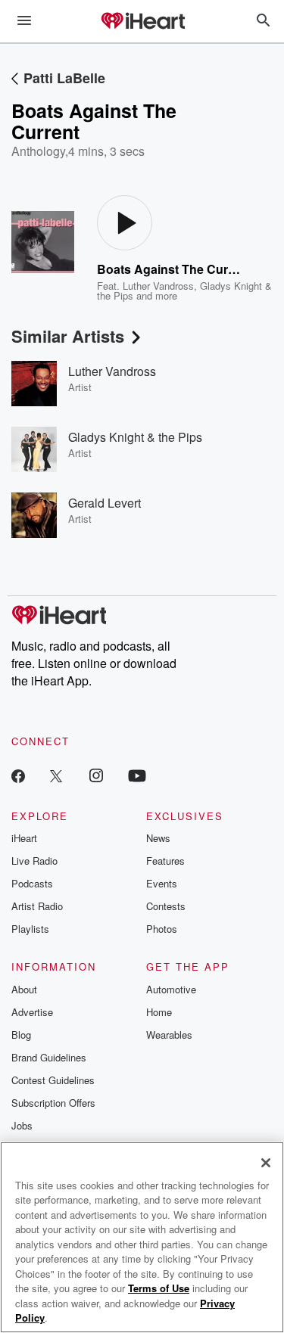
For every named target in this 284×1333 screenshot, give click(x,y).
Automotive (171, 989)
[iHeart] (142, 22)
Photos (161, 928)
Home (159, 1012)
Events (161, 883)
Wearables (169, 1034)
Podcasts (32, 883)
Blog (21, 1034)
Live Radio (34, 860)
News (158, 838)
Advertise (32, 1012)
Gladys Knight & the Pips (135, 437)
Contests (166, 906)
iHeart (24, 838)
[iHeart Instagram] (96, 775)
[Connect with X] (56, 775)
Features (165, 860)
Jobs (22, 1125)
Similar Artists (67, 336)
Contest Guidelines (53, 1080)
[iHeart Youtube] (137, 775)
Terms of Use (158, 1288)
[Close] (265, 1162)
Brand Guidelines (48, 1057)
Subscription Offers (53, 1102)
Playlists (30, 928)
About (24, 989)
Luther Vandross (158, 285)
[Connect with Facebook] (18, 775)
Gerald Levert (104, 502)
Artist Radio (37, 906)
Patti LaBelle (64, 78)
